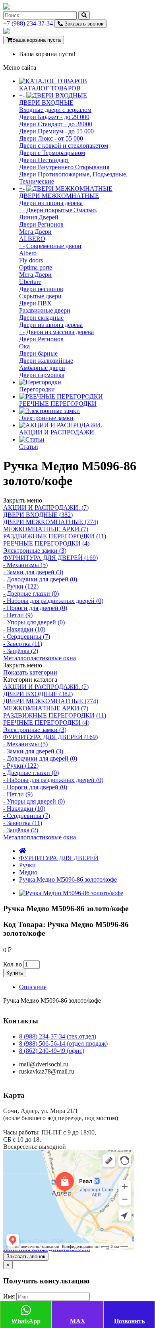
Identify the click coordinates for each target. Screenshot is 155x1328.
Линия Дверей (38, 217)
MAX (77, 1321)
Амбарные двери (42, 367)
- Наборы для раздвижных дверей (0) (53, 600)
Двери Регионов (41, 224)
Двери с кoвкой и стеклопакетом (63, 145)
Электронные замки (46, 418)
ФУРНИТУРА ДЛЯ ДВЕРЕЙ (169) (50, 557)
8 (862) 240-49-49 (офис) (51, 1050)
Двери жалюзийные (46, 360)
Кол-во (12, 964)
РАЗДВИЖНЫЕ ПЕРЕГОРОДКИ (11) (54, 536)
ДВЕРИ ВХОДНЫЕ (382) (38, 514)
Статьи (28, 446)
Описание (32, 987)
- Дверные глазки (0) (31, 593)
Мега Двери (35, 231)
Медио (28, 872)
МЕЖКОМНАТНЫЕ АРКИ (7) (45, 529)
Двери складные (41, 317)
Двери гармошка (41, 375)
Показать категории (30, 672)
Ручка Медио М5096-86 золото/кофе (68, 879)
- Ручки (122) (21, 586)
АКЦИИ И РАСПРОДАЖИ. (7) (46, 507)
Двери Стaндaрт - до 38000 (55, 124)
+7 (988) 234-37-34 (28, 23)
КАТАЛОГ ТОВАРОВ (50, 88)
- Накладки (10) (24, 629)
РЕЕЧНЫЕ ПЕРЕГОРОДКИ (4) (46, 543)
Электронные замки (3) (34, 550)
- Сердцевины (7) (26, 636)
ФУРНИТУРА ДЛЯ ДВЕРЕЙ (59, 858)
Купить (14, 973)
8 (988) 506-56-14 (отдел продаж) (63, 1043)
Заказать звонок (83, 24)
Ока (24, 346)
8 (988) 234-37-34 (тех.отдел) (57, 1036)
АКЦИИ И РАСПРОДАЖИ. (57, 432)
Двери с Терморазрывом (52, 152)
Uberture (30, 281)
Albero (28, 253)
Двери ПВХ (35, 303)
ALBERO (32, 238)
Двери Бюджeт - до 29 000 (54, 116)
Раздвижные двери (44, 310)
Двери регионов (41, 289)
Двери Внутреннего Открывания (64, 167)
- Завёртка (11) (22, 643)
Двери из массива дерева (60, 332)
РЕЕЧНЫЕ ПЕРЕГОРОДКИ (58, 403)
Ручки (27, 865)
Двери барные (38, 353)
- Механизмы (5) (25, 564)
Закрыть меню (22, 500)
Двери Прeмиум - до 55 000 (56, 131)
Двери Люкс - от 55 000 (51, 138)
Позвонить (129, 1321)
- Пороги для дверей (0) (35, 607)
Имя (9, 1296)
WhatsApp (26, 1321)
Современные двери (53, 246)
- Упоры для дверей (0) (34, 622)
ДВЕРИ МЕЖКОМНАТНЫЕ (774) (50, 521)
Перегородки (37, 389)
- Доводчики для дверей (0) (40, 579)
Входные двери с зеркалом (55, 109)
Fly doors (31, 260)
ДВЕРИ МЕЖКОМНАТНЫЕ (59, 195)
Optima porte (35, 267)
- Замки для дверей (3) (33, 572)
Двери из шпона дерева (51, 202)
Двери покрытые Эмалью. (61, 210)
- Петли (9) (18, 615)
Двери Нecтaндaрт (44, 159)
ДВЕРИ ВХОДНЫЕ (46, 102)
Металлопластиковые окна (39, 658)
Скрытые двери (40, 296)
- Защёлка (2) (20, 650)
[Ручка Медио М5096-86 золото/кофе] (71, 893)
